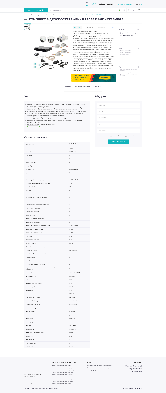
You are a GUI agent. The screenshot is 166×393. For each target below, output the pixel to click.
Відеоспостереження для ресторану (63, 372)
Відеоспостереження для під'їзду (62, 367)
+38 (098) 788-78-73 (135, 369)
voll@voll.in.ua (137, 371)
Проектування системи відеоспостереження (100, 367)
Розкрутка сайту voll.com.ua (132, 388)
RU (87, 3)
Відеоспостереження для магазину (62, 381)
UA (87, 5)
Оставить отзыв (119, 142)
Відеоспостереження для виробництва (64, 370)
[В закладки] (112, 27)
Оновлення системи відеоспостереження (99, 365)
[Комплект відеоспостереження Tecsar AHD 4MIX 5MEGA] (51, 70)
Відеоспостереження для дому (61, 365)
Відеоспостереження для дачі (61, 376)
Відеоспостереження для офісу (61, 383)
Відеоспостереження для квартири (62, 374)
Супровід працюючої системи (96, 370)
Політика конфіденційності (31, 383)
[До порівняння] (109, 27)
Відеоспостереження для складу (62, 379)
